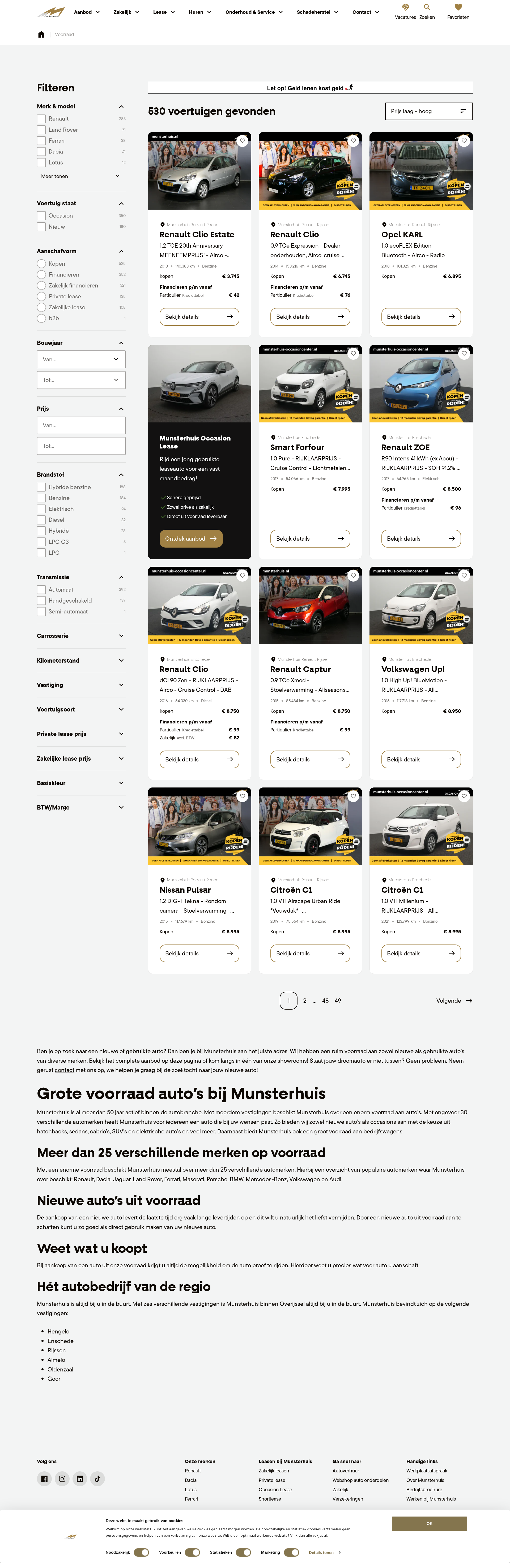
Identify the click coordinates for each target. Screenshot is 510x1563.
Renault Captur (300, 669)
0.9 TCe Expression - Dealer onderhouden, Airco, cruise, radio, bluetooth (305, 255)
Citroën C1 (291, 890)
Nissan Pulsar (185, 890)
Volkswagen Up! (413, 669)
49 (338, 1000)
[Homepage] (41, 34)
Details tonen (321, 1552)
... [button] (314, 1000)
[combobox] (81, 425)
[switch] (192, 1552)
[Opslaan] (242, 141)
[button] (454, 1001)
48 (325, 1000)
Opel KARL (402, 234)
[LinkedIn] (80, 1478)
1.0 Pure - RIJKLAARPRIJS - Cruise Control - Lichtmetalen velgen (308, 467)
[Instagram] (62, 1478)
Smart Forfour (297, 447)
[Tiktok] (97, 1478)
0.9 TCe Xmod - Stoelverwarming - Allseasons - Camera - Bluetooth (309, 689)
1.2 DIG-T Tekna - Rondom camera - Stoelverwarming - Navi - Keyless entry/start (195, 910)
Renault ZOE (405, 447)
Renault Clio (294, 234)
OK (430, 1523)
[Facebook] (44, 1478)
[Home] (51, 12)
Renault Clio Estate (197, 234)
